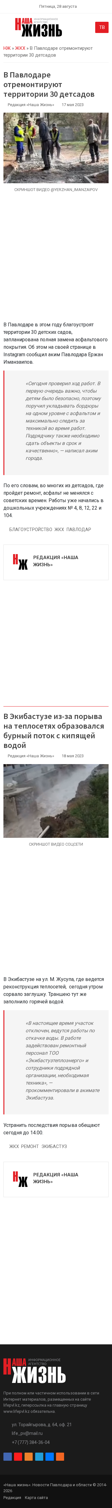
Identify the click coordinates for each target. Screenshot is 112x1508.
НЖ (7, 48)
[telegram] (39, 1457)
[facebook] (7, 1457)
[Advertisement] (56, 260)
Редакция (12, 1497)
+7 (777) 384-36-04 (31, 1442)
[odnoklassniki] (29, 1457)
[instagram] (18, 1457)
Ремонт (30, 1146)
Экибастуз (54, 1146)
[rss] (60, 1457)
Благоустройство (30, 529)
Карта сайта (36, 1497)
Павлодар (79, 529)
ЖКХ (20, 48)
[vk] (49, 1457)
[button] (7, 28)
